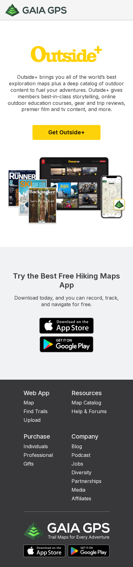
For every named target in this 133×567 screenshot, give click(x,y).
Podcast (80, 455)
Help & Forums (89, 411)
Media (78, 490)
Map (29, 403)
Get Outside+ (66, 132)
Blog (76, 446)
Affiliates (81, 498)
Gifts (29, 464)
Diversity (81, 472)
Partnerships (86, 481)
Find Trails (36, 411)
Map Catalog (86, 403)
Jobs (77, 464)
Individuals (36, 446)
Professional (38, 455)
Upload (32, 420)
